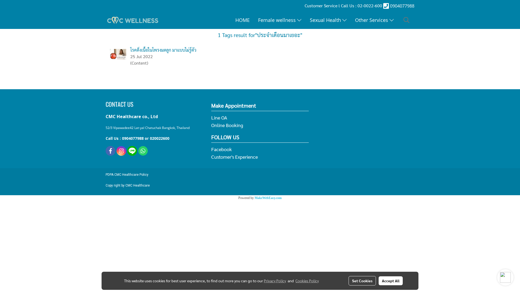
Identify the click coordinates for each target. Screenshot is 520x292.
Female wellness (277, 20)
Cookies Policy (307, 280)
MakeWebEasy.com (268, 198)
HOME (242, 20)
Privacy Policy (275, 280)
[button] (406, 20)
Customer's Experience (234, 157)
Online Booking (227, 125)
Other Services (372, 20)
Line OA (219, 117)
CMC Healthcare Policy (131, 175)
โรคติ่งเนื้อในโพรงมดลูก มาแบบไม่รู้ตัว (163, 50)
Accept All (390, 280)
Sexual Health (326, 20)
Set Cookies (362, 280)
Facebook (221, 149)
